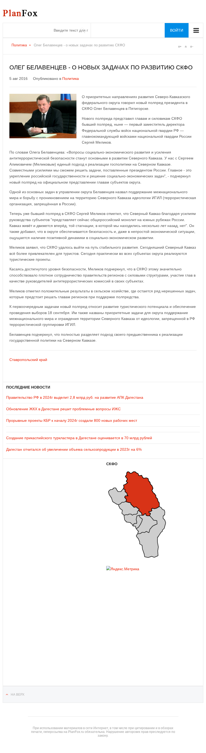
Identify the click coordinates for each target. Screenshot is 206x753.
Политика (19, 45)
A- (191, 46)
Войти (176, 30)
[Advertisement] (38, 621)
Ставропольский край (28, 359)
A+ (180, 46)
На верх (17, 694)
